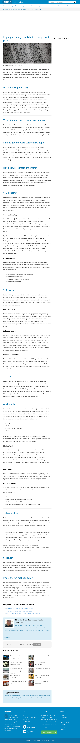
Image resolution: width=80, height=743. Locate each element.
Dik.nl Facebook (31, 727)
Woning (68, 6)
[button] (74, 2)
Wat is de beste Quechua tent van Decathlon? (19, 608)
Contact (63, 724)
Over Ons (63, 720)
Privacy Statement (65, 727)
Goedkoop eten (45, 6)
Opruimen (31, 6)
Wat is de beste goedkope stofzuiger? (42, 683)
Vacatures (63, 729)
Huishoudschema (61, 6)
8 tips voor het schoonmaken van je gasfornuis (18, 657)
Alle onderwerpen (65, 722)
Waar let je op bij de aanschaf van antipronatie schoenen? (23, 613)
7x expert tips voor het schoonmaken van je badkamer (16, 671)
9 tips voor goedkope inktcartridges (41, 663)
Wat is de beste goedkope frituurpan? (42, 676)
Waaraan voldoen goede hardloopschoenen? (19, 611)
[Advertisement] (40, 23)
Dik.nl (32, 740)
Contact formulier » (49, 732)
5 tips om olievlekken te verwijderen (16, 676)
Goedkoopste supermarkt (21, 6)
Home (62, 715)
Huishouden (18, 2)
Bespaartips (38, 6)
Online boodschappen (8, 6)
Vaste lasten (53, 6)
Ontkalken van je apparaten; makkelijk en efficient (17, 663)
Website (8, 637)
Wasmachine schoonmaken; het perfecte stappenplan (43, 670)
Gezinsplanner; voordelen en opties (18, 683)
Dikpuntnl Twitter (31, 732)
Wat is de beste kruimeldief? (42, 656)
